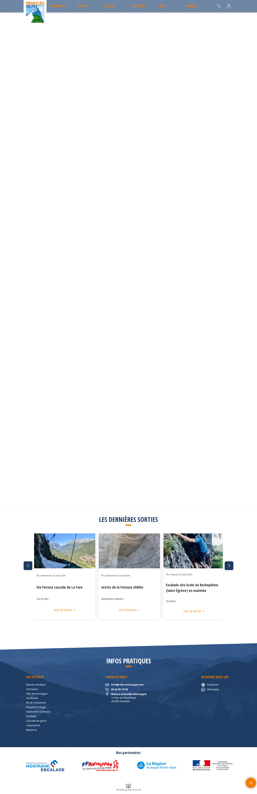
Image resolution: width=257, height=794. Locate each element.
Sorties (82, 6)
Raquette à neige (36, 707)
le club (109, 6)
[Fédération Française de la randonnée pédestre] (101, 765)
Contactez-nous (201, 234)
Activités (138, 6)
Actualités (58, 6)
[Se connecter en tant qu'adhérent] (229, 6)
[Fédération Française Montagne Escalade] (45, 765)
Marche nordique (36, 684)
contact (192, 6)
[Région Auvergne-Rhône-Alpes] (156, 765)
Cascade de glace (36, 720)
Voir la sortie (63, 610)
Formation (32, 689)
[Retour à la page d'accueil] (35, 12)
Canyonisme (33, 725)
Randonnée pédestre (38, 711)
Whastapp (213, 689)
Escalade (31, 716)
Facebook (212, 684)
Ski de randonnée (36, 702)
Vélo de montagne (37, 693)
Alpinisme (31, 729)
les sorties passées (47, 21)
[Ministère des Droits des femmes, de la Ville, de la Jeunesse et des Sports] (212, 765)
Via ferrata (32, 698)
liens (162, 6)
